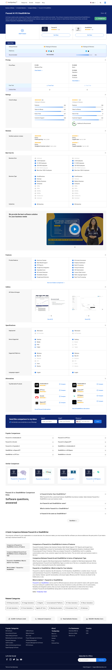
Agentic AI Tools (41, 608)
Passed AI (54, 27)
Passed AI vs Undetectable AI (13, 437)
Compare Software (32, 8)
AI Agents (40, 603)
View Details (38, 70)
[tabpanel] (75, 229)
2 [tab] (50, 315)
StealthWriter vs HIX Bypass (65, 450)
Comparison (101, 18)
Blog (43, 2)
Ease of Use (38, 113)
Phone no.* (79, 418)
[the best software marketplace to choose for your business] (12, 3)
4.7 (65, 113)
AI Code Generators (12, 608)
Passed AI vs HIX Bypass (93, 479)
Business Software (10, 8)
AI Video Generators (72, 603)
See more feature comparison (55, 282)
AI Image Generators (28, 603)
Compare (37, 2)
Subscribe (101, 660)
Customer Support (39, 118)
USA (93, 2)
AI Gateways (84, 608)
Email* (60, 418)
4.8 (65, 118)
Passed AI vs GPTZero (64, 437)
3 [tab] (51, 315)
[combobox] (78, 421)
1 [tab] (75, 246)
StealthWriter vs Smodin (64, 454)
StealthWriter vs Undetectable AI (66, 446)
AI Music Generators (87, 603)
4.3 (65, 109)
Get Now (56, 35)
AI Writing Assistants (13, 603)
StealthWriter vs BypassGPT (13, 450)
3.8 (102, 105)
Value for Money (39, 109)
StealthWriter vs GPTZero (12, 454)
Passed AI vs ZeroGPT (67, 479)
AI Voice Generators (27, 608)
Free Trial (50, 85)
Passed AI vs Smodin (11, 442)
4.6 (65, 105)
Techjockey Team (42, 592)
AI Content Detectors (21, 8)
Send (98, 421)
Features (37, 105)
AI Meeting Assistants (55, 608)
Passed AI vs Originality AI (13, 446)
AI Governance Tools (71, 608)
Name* (43, 418)
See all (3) (50, 319)
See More (72, 520)
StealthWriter (88, 27)
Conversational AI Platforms (55, 603)
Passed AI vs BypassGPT (64, 442)
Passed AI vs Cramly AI (43, 479)
